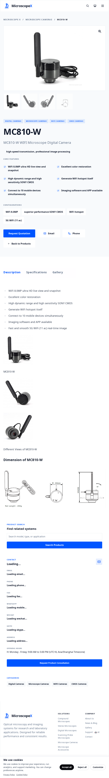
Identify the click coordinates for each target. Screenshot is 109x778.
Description (12, 272)
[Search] (87, 5)
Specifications (36, 272)
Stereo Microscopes (67, 726)
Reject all (82, 767)
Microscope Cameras (39, 19)
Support (89, 732)
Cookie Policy (22, 774)
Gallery (58, 272)
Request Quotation (19, 233)
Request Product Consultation (54, 663)
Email (51, 233)
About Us (89, 718)
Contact (88, 736)
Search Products (54, 545)
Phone (76, 233)
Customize (98, 767)
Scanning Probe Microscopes (65, 736)
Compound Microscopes (64, 720)
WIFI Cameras (57, 121)
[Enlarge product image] (99, 31)
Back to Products (21, 243)
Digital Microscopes (67, 730)
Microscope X (12, 19)
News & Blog (91, 723)
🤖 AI (97, 732)
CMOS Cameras (76, 121)
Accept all (67, 767)
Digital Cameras (13, 121)
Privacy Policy (9, 774)
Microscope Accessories (63, 748)
